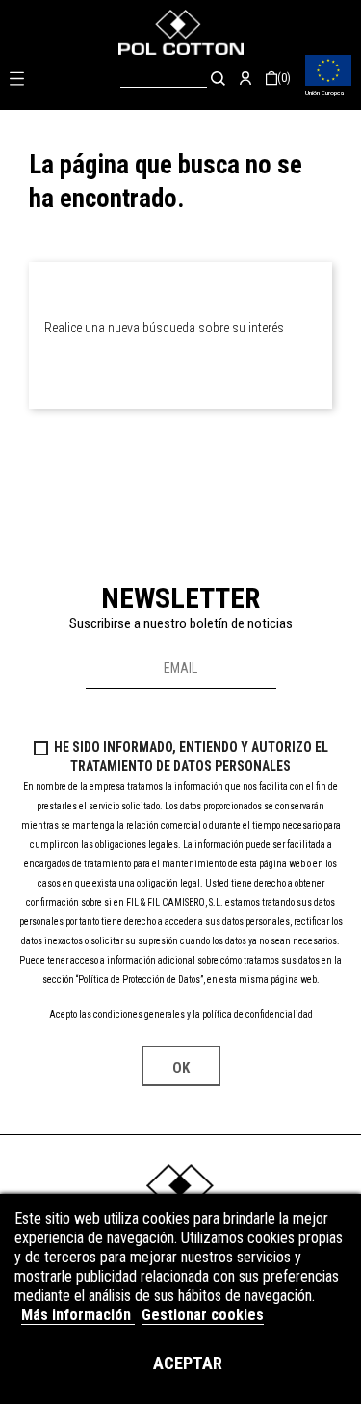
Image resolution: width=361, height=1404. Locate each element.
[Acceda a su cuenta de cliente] (245, 78)
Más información (78, 1315)
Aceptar (187, 1363)
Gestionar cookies (203, 1315)
